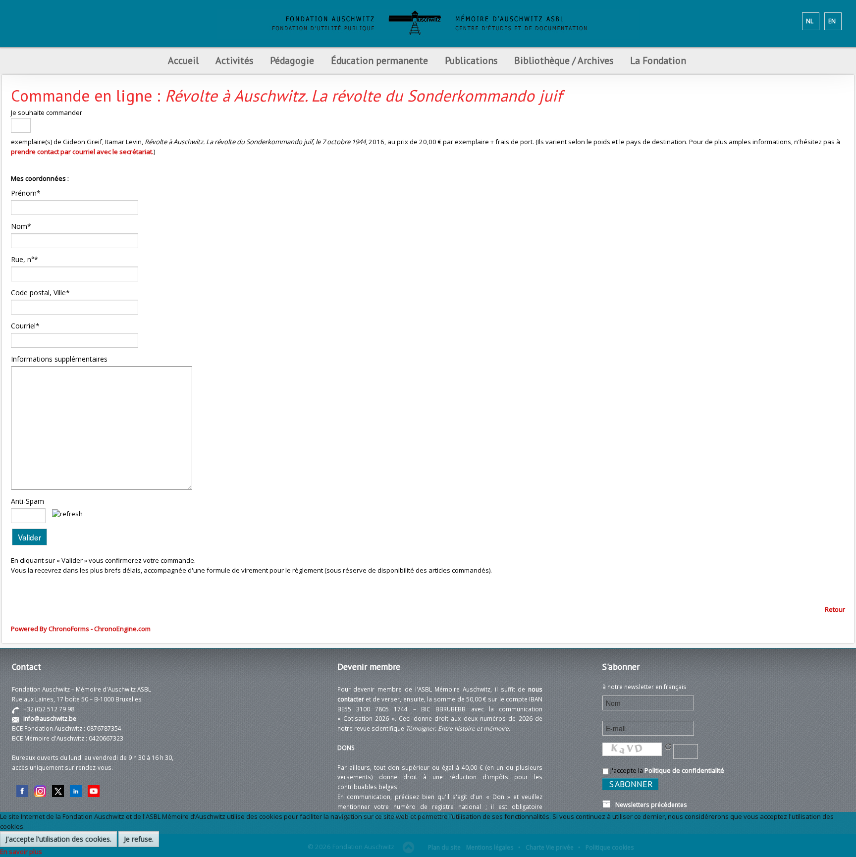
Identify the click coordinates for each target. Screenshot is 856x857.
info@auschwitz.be (49, 718)
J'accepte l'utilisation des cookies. (58, 839)
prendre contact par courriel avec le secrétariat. (82, 151)
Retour (835, 609)
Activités (234, 60)
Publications (471, 60)
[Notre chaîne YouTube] (94, 790)
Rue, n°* (24, 259)
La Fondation (658, 60)
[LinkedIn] (76, 790)
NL (809, 21)
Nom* (21, 226)
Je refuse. (139, 839)
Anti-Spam (27, 501)
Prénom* (26, 193)
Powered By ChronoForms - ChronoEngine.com (81, 628)
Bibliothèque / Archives (563, 60)
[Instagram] (40, 790)
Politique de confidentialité (684, 770)
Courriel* (25, 325)
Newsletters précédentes (649, 804)
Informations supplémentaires (59, 359)
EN (832, 21)
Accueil (183, 60)
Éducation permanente (379, 60)
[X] (58, 790)
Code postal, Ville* (40, 292)
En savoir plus (21, 851)
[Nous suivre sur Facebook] (22, 790)
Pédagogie (292, 60)
